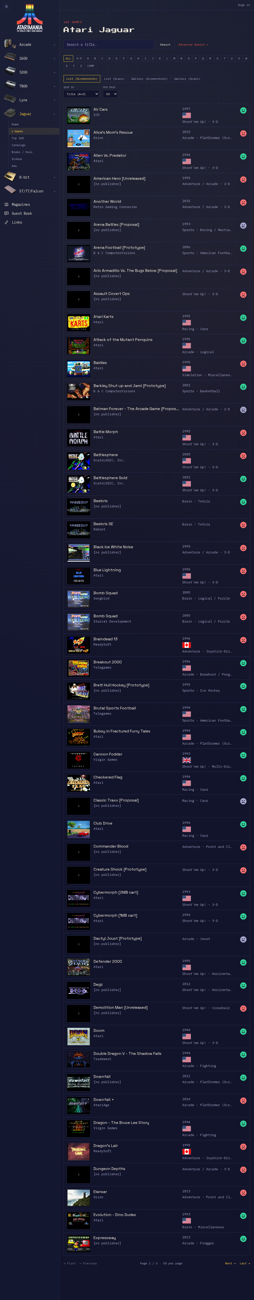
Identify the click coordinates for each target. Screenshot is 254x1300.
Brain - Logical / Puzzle (206, 598)
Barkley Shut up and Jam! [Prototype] (130, 385)
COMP (90, 66)
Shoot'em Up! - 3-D (200, 122)
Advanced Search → (193, 44)
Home (15, 124)
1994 (186, 155)
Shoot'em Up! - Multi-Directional (214, 766)
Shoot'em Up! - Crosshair (206, 1008)
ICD (96, 115)
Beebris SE (103, 523)
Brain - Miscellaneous (203, 1227)
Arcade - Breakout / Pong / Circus (215, 674)
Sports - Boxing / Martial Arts (212, 230)
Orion (98, 138)
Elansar (100, 1191)
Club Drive (103, 823)
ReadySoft (102, 644)
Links (17, 222)
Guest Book (22, 213)
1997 (186, 109)
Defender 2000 (108, 961)
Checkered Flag (108, 777)
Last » (245, 1263)
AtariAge (101, 1105)
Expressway (105, 1237)
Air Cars (101, 109)
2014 (186, 1099)
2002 (186, 385)
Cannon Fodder (108, 754)
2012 (186, 984)
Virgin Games (105, 759)
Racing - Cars (195, 329)
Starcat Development (112, 621)
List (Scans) (114, 78)
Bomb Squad (106, 593)
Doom (99, 1030)
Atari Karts (104, 316)
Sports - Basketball (201, 391)
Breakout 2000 (108, 662)
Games (17, 131)
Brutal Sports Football (115, 708)
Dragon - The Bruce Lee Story (121, 1122)
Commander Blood (111, 846)
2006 (186, 247)
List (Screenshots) (81, 78)
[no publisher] (107, 184)
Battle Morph (106, 431)
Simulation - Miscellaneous (208, 375)
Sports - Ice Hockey (201, 690)
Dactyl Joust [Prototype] (118, 938)
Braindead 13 (106, 639)
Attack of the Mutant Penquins (123, 339)
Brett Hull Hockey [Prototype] (121, 685)
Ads (14, 166)
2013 (186, 1191)
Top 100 (18, 138)
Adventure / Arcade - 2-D (206, 184)
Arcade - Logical (198, 352)
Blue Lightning (107, 569)
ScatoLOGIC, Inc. (109, 460)
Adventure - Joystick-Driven (209, 651)
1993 (186, 224)
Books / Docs (22, 152)
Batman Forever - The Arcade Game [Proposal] (136, 408)
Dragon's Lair (106, 1145)
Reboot (99, 529)
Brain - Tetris (196, 501)
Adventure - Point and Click (209, 847)
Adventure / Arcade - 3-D (206, 207)
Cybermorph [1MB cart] (115, 915)
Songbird (101, 598)
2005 (186, 592)
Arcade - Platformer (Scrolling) (213, 138)
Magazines (21, 204)
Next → (230, 1263)
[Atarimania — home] (29, 18)
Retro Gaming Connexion (115, 207)
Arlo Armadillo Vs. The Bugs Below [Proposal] (135, 270)
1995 (186, 178)
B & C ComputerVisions (114, 253)
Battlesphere (106, 454)
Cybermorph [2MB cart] (116, 892)
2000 (186, 454)
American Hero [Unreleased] (119, 178)
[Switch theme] (6, 6)
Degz (98, 984)
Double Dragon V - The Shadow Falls (127, 1053)
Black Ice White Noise (113, 546)
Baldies (100, 362)
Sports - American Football (208, 253)
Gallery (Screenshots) (149, 78)
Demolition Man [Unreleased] (121, 1007)
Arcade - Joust (196, 939)
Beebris (101, 500)
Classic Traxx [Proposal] (116, 800)
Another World (107, 201)
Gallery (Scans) (187, 78)
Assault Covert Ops (112, 293)
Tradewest (102, 1059)
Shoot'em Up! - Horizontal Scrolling (217, 974)
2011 (186, 1076)
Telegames (102, 667)
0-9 (79, 58)
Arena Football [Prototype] (119, 247)
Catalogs (19, 145)
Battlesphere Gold (110, 477)
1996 (186, 638)
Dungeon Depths (109, 1168)
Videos (17, 159)
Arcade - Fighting (199, 1066)
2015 (186, 132)
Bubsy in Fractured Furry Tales (122, 731)
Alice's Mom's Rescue (113, 132)
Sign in (244, 5)
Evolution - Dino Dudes (115, 1214)
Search (165, 44)
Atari (98, 161)
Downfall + (104, 1099)
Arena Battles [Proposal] (116, 224)
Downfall (102, 1076)
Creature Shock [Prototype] (120, 869)
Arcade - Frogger (198, 1243)
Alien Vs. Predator (110, 155)
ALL (68, 58)
